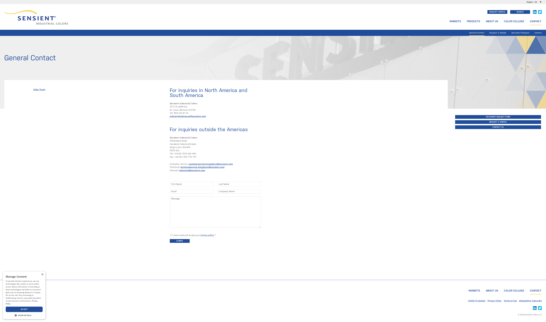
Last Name (224, 184)
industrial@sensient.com (192, 170)
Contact (535, 21)
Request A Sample (498, 122)
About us (492, 290)
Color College (514, 21)
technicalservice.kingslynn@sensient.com (202, 167)
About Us (492, 21)
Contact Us (498, 127)
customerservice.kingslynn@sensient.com (211, 163)
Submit (179, 241)
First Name (176, 184)
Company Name (227, 191)
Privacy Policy (495, 300)
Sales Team (39, 89)
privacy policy (207, 235)
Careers (538, 33)
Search (520, 12)
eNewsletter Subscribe (530, 300)
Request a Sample (497, 33)
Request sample (497, 12)
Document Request (520, 33)
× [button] (42, 274)
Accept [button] (24, 309)
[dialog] (24, 295)
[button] (24, 315)
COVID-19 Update (476, 300)
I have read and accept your (193, 235)
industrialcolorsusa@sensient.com (188, 116)
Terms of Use (510, 300)
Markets (455, 21)
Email (174, 191)
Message (175, 199)
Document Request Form (498, 117)
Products (473, 21)
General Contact (476, 33)
